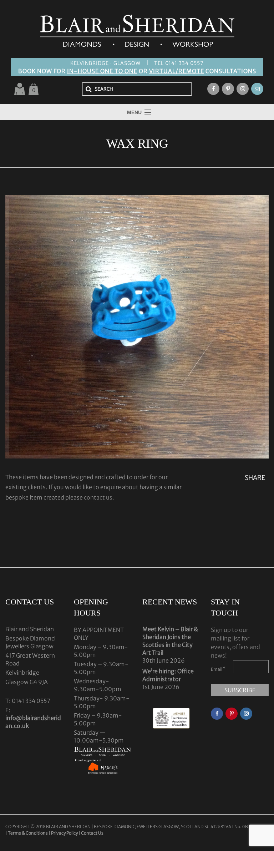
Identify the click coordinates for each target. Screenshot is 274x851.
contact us (98, 497)
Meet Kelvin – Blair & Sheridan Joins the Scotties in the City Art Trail (170, 640)
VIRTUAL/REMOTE (176, 71)
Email (218, 668)
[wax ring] (137, 327)
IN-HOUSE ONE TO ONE (102, 71)
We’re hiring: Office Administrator (168, 675)
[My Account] (19, 89)
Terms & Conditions (28, 833)
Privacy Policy (64, 833)
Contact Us (92, 833)
